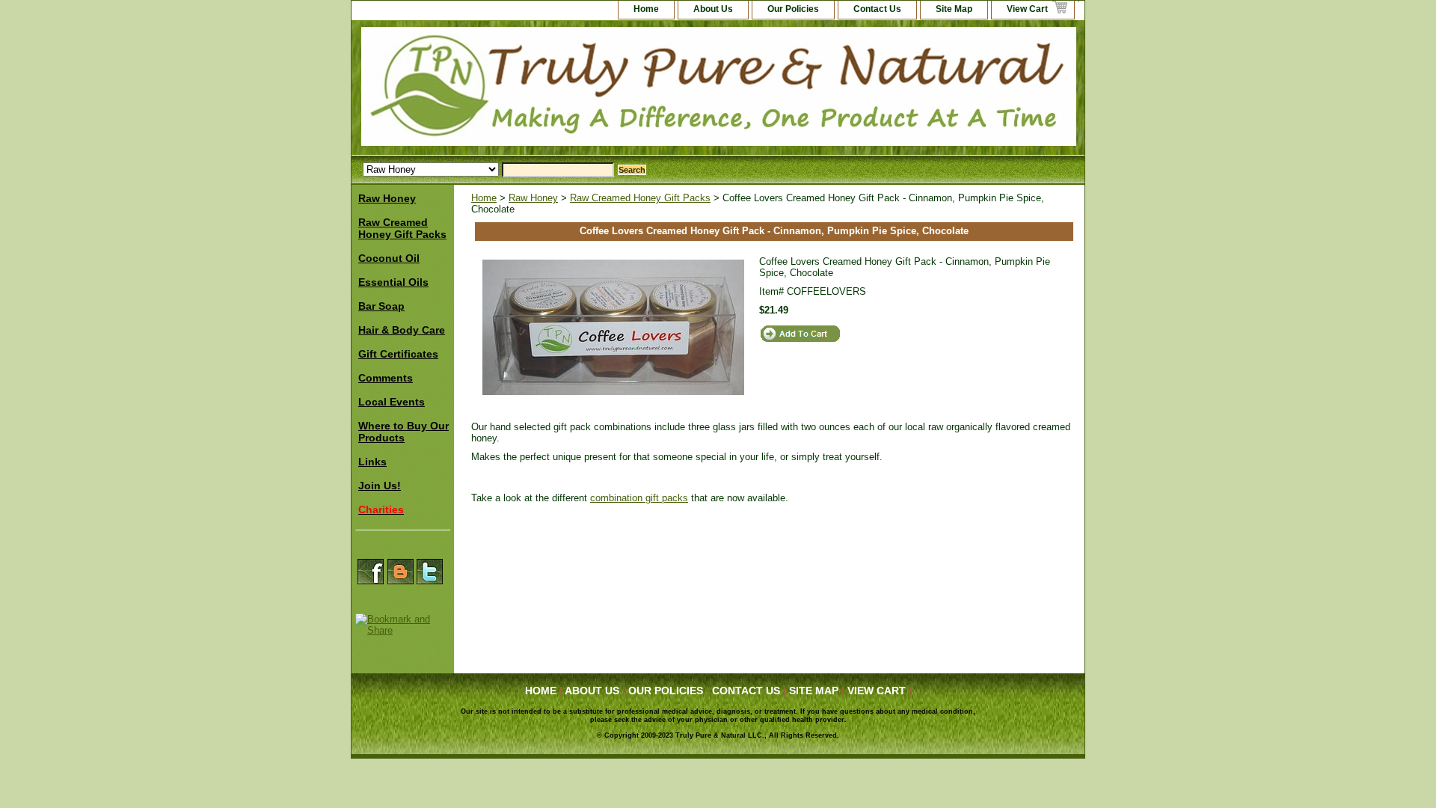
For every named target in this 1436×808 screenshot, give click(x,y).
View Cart (1027, 9)
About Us (713, 9)
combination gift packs (639, 498)
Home (484, 197)
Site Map (954, 9)
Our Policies (793, 9)
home (646, 9)
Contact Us (877, 9)
